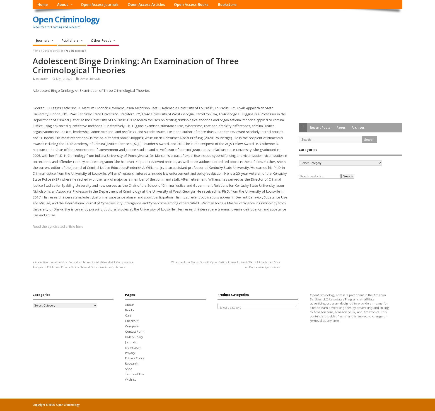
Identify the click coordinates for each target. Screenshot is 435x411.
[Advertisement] (333, 85)
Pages (341, 128)
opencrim (42, 79)
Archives (358, 128)
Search (348, 176)
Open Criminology (66, 19)
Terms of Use (135, 374)
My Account (133, 348)
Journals (42, 40)
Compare (132, 326)
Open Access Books (191, 4)
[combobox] (258, 306)
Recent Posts (320, 128)
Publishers (70, 40)
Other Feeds (101, 40)
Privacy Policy (134, 358)
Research (131, 363)
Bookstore (227, 4)
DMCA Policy (134, 337)
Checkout (131, 321)
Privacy (130, 353)
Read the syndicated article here (58, 226)
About (62, 4)
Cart (128, 315)
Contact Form (135, 331)
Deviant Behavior (91, 79)
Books (129, 310)
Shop (129, 369)
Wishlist (130, 379)
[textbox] (258, 307)
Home (42, 4)
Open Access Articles (146, 4)
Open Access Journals (99, 4)
